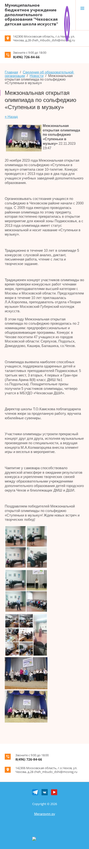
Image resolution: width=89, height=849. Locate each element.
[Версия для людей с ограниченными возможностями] (67, 8)
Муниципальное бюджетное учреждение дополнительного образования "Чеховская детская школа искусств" (31, 14)
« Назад (11, 117)
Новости (36, 76)
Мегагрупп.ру (44, 814)
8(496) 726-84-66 (26, 57)
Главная (11, 72)
